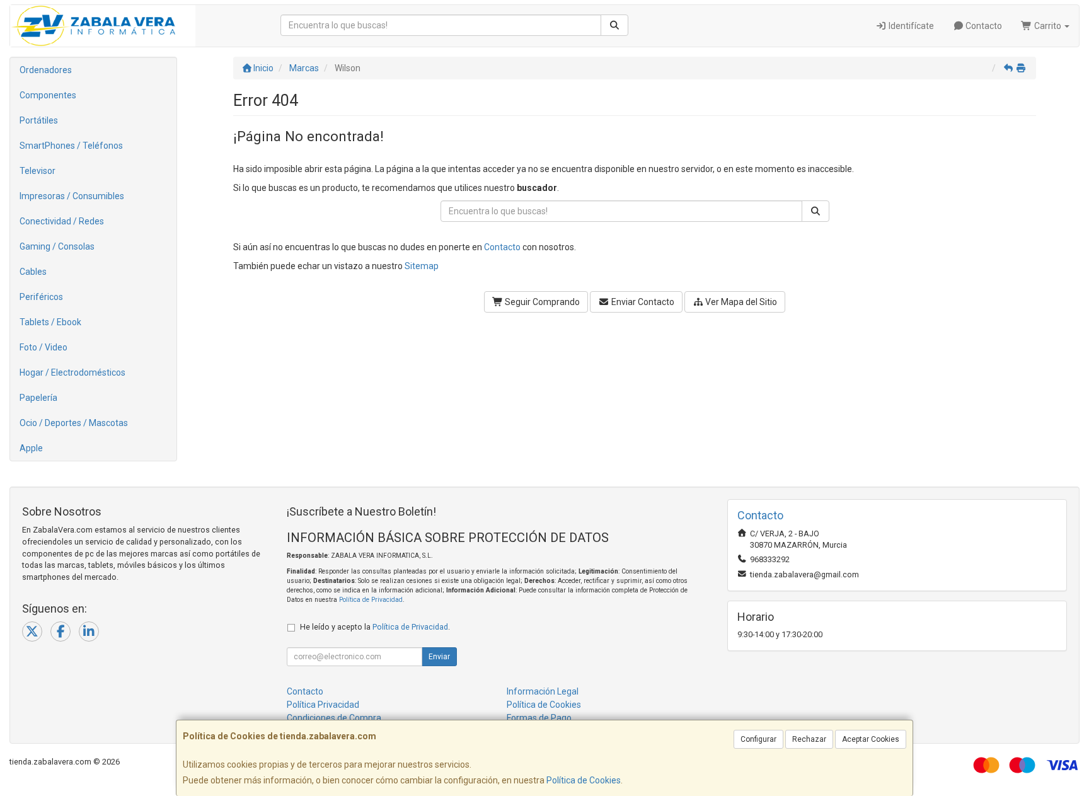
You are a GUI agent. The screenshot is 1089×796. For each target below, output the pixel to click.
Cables (33, 272)
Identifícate (910, 26)
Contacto (983, 26)
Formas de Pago (539, 718)
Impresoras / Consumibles (72, 196)
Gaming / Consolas (57, 246)
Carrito (1047, 26)
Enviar (439, 656)
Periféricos (41, 297)
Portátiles (39, 120)
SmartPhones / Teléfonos (71, 146)
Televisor (37, 171)
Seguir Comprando (541, 302)
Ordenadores (46, 70)
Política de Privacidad (371, 599)
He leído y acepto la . (375, 627)
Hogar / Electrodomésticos (72, 372)
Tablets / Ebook (50, 322)
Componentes (48, 95)
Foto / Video (43, 347)
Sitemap (422, 266)
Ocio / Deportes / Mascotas (74, 423)
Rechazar (809, 739)
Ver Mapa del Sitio (740, 302)
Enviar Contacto (641, 302)
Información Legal (543, 691)
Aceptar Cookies (870, 739)
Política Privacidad (323, 705)
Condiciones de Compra (334, 718)
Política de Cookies (583, 780)
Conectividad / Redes (62, 221)
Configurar (758, 739)
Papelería (38, 398)
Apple (31, 448)
